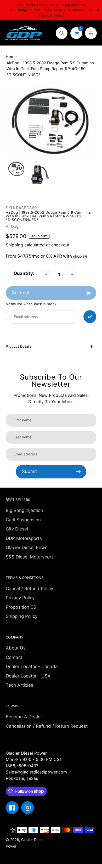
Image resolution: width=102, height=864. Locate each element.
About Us (16, 648)
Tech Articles (19, 685)
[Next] (90, 10)
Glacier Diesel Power (27, 547)
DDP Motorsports (24, 538)
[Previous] (11, 10)
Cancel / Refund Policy (29, 588)
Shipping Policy (21, 616)
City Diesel (17, 529)
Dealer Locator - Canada (32, 666)
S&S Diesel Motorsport (29, 557)
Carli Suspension (23, 519)
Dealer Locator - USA (28, 676)
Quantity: (24, 273)
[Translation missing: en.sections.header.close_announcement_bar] (98, 10)
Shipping (14, 244)
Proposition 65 (21, 607)
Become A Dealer (24, 716)
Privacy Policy (20, 597)
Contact (14, 657)
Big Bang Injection (24, 510)
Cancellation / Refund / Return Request (47, 726)
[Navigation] (91, 33)
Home (11, 56)
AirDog (12, 226)
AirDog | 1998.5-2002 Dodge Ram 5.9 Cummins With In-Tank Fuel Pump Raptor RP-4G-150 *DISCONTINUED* (50, 68)
